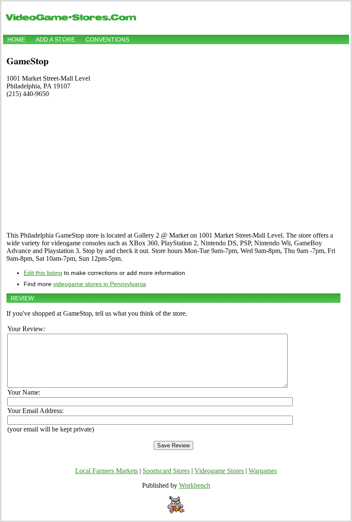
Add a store (55, 39)
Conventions (107, 39)
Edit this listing (43, 272)
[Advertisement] (173, 165)
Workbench (194, 485)
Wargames (263, 470)
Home (16, 39)
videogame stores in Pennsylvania (99, 284)
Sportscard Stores (166, 470)
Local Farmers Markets (106, 470)
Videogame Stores (219, 470)
